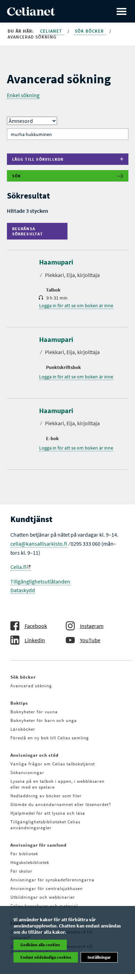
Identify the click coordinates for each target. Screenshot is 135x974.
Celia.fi (18, 566)
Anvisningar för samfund (38, 845)
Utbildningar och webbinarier (42, 897)
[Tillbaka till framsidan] (31, 13)
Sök (16, 175)
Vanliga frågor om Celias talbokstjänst (52, 764)
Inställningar (99, 957)
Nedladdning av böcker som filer (46, 796)
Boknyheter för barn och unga (43, 720)
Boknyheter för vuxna (34, 712)
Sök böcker (90, 31)
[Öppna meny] (121, 11)
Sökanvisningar (27, 772)
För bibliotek (24, 854)
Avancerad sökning (31, 686)
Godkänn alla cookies (40, 944)
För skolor (21, 871)
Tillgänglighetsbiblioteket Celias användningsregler (45, 825)
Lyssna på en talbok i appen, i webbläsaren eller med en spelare (57, 784)
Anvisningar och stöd (34, 755)
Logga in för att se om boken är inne (76, 305)
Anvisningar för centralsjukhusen (46, 888)
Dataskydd (22, 590)
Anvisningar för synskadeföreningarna (52, 880)
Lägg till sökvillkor (38, 159)
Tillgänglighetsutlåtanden (40, 581)
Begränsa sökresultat (29, 231)
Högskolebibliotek (29, 862)
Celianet (51, 31)
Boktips (19, 703)
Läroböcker (22, 729)
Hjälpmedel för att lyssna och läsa (47, 813)
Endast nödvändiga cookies (45, 957)
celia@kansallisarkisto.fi (38, 543)
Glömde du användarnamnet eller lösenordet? (60, 804)
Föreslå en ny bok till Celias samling (49, 738)
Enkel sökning (23, 95)
